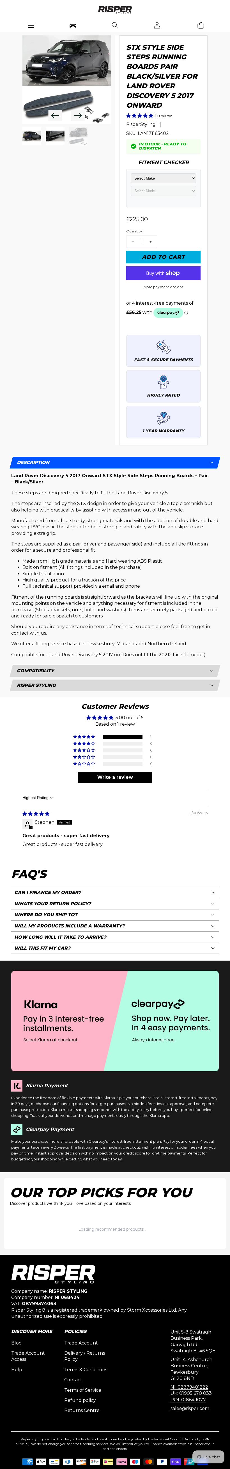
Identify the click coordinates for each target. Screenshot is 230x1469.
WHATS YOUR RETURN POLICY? (52, 903)
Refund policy (80, 1400)
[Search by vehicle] (73, 25)
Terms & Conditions (85, 1369)
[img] (35, 813)
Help (16, 1369)
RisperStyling (141, 124)
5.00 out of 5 (130, 717)
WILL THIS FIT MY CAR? (42, 948)
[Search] (115, 25)
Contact (73, 1379)
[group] (31, 136)
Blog (16, 1343)
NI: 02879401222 (189, 1387)
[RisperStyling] (115, 10)
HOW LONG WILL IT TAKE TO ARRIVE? (60, 937)
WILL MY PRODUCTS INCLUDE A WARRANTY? (69, 926)
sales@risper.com (190, 1408)
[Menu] (31, 25)
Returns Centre (82, 1410)
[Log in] (157, 25)
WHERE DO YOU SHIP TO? (45, 914)
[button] (200, 25)
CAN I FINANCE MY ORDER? (47, 892)
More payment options (163, 287)
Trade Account (81, 1343)
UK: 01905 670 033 (191, 1393)
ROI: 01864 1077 (188, 1399)
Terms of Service (82, 1390)
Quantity (134, 231)
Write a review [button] (115, 777)
